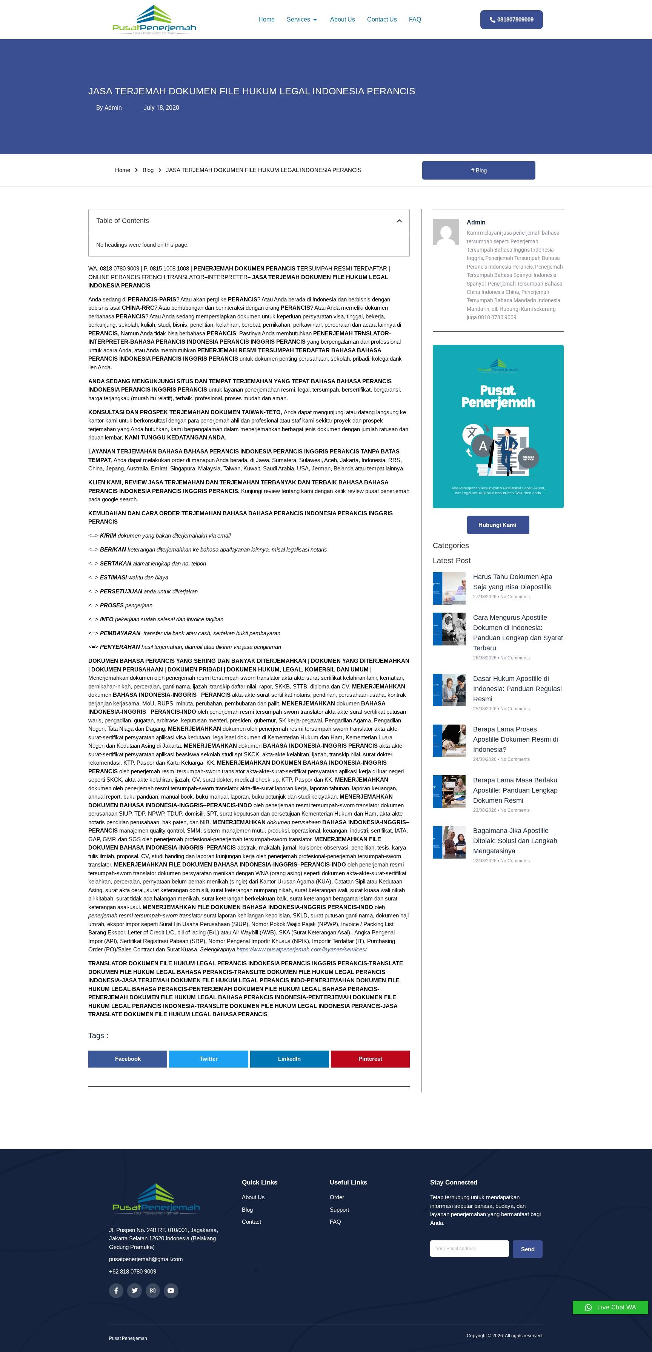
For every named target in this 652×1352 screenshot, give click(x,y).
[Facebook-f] (116, 1290)
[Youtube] (171, 1290)
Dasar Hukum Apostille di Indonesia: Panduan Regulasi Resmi (517, 689)
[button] (399, 221)
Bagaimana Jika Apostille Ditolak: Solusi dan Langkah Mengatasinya (515, 841)
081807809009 (515, 19)
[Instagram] (153, 1290)
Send (528, 1249)
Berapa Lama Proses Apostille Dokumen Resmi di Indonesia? (515, 739)
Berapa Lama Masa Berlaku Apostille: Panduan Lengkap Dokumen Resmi (515, 790)
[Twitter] (134, 1290)
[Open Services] (315, 19)
